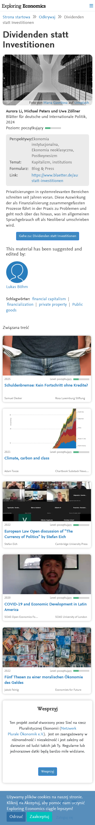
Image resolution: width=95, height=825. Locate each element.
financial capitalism (49, 299)
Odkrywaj (47, 17)
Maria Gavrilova (55, 103)
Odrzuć (16, 817)
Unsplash (81, 103)
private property (53, 305)
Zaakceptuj (39, 817)
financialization (20, 305)
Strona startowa (16, 17)
